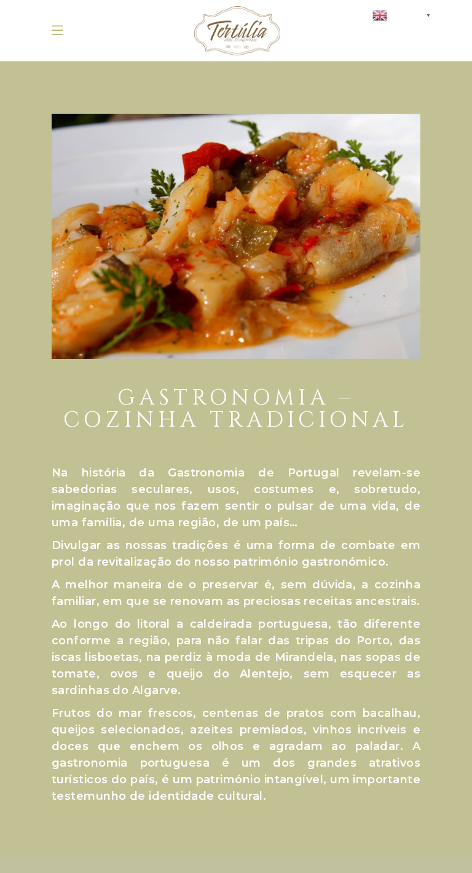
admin (261, 446)
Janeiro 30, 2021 (176, 446)
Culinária (314, 446)
